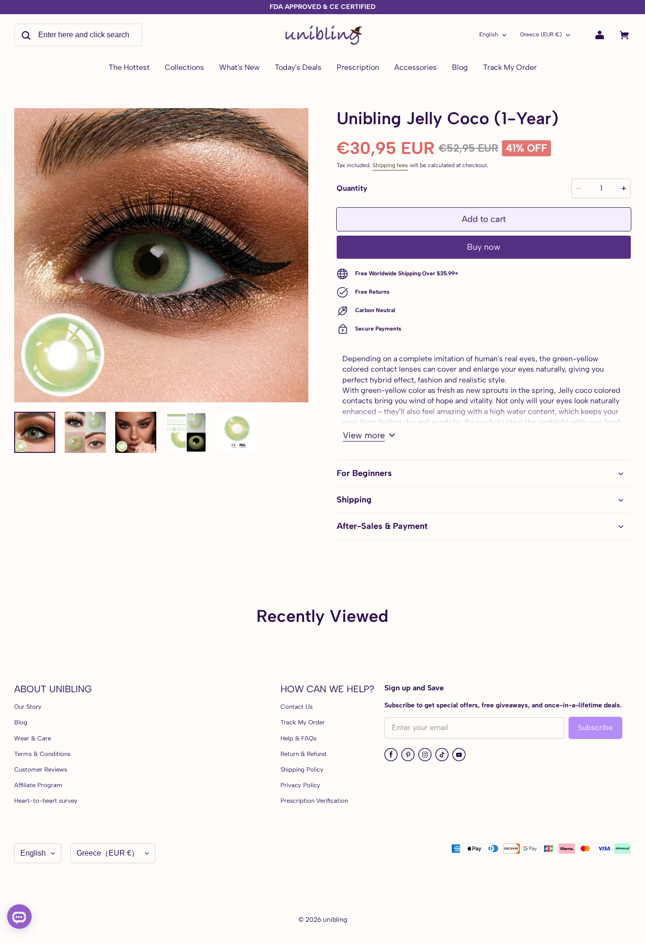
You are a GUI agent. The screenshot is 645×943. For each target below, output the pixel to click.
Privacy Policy (300, 785)
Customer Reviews (40, 769)
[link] (184, 68)
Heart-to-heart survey (45, 800)
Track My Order (302, 722)
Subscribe (595, 727)
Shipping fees (390, 165)
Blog (20, 722)
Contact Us (296, 706)
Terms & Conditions (42, 753)
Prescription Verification (314, 800)
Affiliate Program (38, 785)
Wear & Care (32, 738)
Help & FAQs (298, 738)
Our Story (28, 706)
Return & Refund (303, 753)
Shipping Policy (301, 769)
